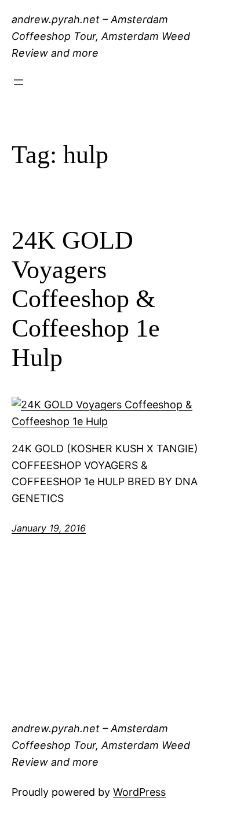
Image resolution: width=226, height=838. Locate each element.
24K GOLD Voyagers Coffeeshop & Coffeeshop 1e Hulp (86, 298)
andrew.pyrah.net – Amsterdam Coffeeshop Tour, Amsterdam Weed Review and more (101, 36)
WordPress (139, 792)
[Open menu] (18, 82)
